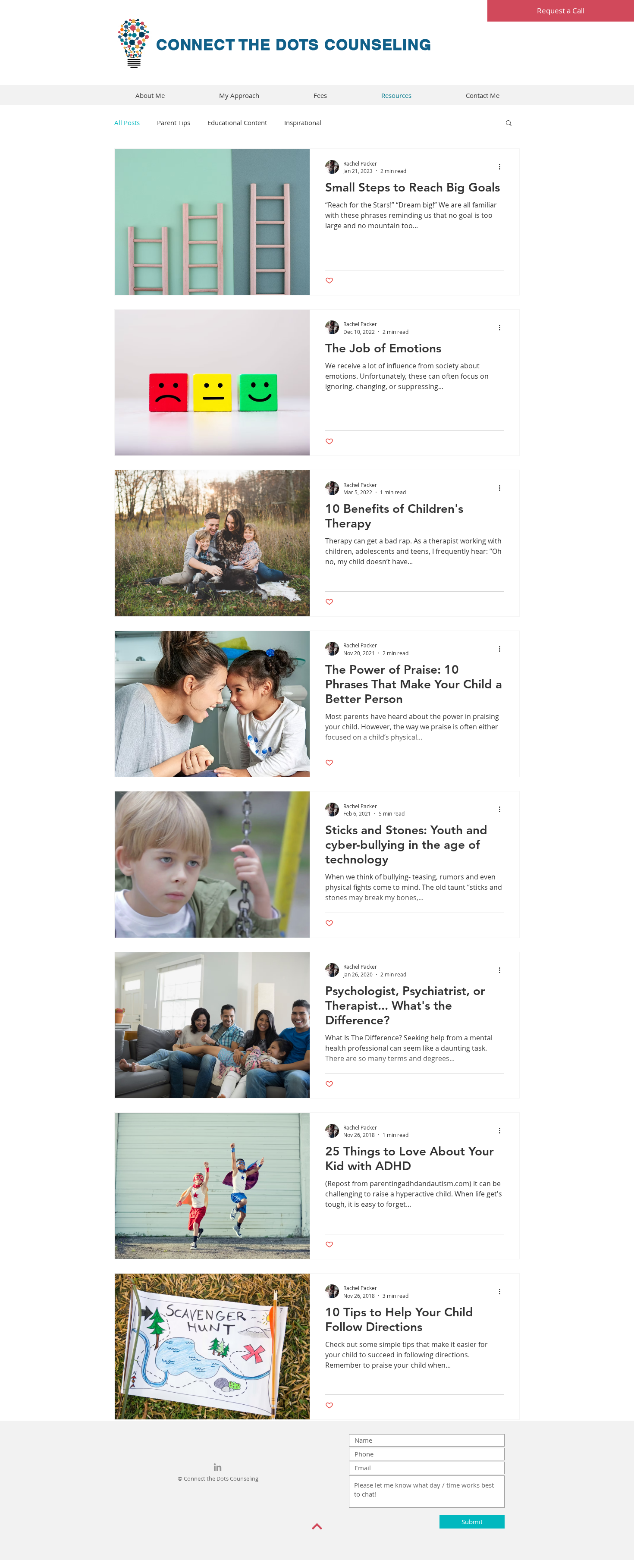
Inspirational (302, 122)
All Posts (127, 122)
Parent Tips (173, 122)
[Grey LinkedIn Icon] (217, 1467)
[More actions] (502, 167)
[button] (509, 123)
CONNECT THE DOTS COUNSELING (293, 44)
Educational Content (237, 122)
